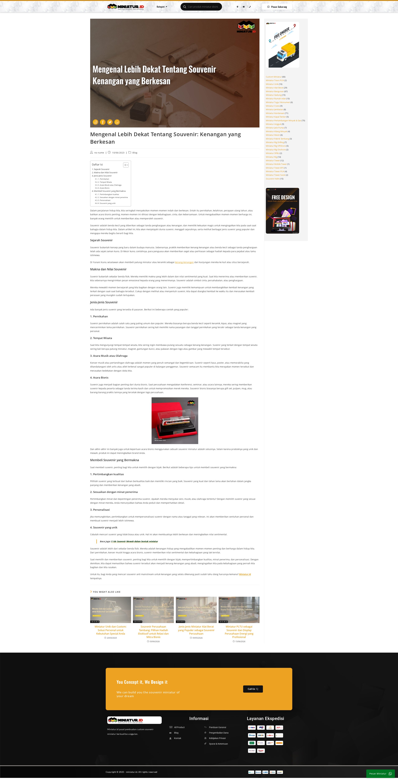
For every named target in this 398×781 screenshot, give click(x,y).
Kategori (161, 6)
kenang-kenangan (184, 262)
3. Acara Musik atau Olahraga (109, 185)
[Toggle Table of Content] (124, 165)
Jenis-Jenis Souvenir (103, 175)
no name (99, 152)
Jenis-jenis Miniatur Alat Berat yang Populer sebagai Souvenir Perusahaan (196, 630)
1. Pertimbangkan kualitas (108, 194)
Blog (134, 152)
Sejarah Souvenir (101, 169)
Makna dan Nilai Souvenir (106, 172)
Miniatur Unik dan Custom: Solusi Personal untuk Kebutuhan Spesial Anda (110, 630)
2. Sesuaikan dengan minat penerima (113, 197)
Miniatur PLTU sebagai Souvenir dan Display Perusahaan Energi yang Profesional (239, 632)
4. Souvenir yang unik (107, 203)
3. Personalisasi (104, 200)
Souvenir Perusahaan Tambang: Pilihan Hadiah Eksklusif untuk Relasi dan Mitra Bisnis (153, 632)
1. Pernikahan (103, 179)
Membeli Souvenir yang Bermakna (110, 191)
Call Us (251, 688)
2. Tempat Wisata (105, 182)
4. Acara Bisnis (103, 188)
